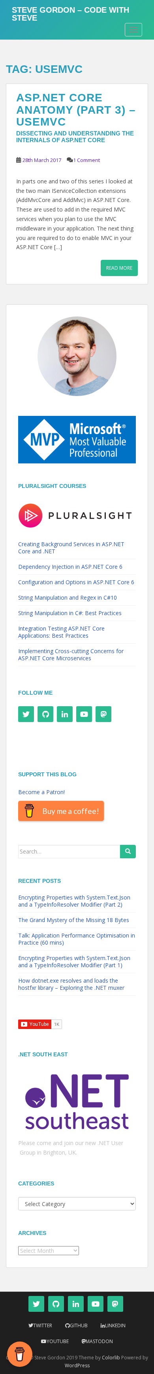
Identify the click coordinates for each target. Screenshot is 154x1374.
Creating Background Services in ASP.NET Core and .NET (71, 547)
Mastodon (99, 1341)
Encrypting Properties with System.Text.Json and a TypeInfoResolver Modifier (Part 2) (74, 901)
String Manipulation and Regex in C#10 (67, 597)
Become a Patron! (41, 792)
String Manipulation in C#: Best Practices (70, 613)
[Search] (128, 851)
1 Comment (86, 160)
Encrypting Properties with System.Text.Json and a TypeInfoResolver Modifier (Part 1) (74, 961)
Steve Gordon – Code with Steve (70, 13)
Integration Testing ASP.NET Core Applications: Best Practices (61, 632)
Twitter (42, 1325)
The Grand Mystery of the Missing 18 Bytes (73, 920)
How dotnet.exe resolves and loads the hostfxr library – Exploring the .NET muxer (71, 984)
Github (79, 1325)
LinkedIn (115, 1325)
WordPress (77, 1365)
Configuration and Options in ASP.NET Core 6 (76, 582)
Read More (119, 268)
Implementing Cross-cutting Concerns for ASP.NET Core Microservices (71, 654)
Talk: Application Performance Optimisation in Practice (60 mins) (76, 939)
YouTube (58, 1341)
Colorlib (111, 1357)
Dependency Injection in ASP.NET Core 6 (70, 566)
